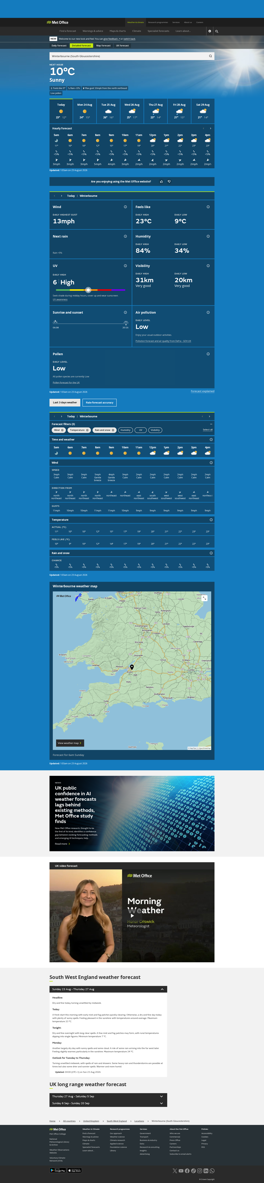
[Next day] (61, 196)
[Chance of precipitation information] (125, 236)
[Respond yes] (161, 181)
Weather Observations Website (59, 1151)
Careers (199, 22)
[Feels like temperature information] (208, 207)
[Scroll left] (203, 128)
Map (103, 45)
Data (142, 1144)
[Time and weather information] (211, 439)
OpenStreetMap (205, 748)
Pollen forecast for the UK (66, 382)
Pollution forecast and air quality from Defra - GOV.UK (163, 341)
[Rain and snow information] (211, 553)
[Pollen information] (208, 354)
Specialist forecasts (158, 31)
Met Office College (58, 1134)
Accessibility (206, 1133)
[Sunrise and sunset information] (125, 312)
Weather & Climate (91, 1129)
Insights (143, 1150)
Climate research (117, 1140)
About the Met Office (179, 1129)
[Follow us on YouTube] (181, 1171)
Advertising (145, 1154)
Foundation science (118, 1147)
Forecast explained (203, 391)
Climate (136, 31)
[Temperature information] (211, 519)
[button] (132, 668)
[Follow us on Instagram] (199, 1171)
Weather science (117, 1137)
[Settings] (209, 31)
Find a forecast (68, 31)
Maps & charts (118, 31)
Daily (59, 45)
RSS (203, 1147)
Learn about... (183, 31)
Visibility (155, 430)
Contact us (174, 1150)
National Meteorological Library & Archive (59, 1142)
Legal (203, 1140)
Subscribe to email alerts (180, 1154)
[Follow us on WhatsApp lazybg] (212, 1171)
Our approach (116, 1133)
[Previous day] (54, 196)
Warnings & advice (93, 31)
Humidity (125, 430)
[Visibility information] (208, 265)
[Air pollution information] (208, 312)
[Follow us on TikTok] (193, 1171)
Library (113, 1150)
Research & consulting (150, 1147)
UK (122, 45)
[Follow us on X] (174, 1171)
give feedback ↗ (112, 38)
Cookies (204, 1137)
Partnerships (175, 1147)
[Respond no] (169, 181)
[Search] (209, 55)
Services (176, 22)
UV (140, 430)
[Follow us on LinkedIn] (206, 1171)
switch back (129, 38)
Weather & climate (135, 22)
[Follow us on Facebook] (187, 1171)
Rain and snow (101, 430)
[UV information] (125, 265)
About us (188, 22)
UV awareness (60, 299)
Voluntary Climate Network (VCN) (57, 1159)
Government (145, 1133)
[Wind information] (211, 462)
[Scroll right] (210, 128)
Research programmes (158, 22)
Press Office (175, 1140)
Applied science (117, 1144)
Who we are (175, 1133)
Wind (56, 430)
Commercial (175, 1137)
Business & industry (148, 1140)
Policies (204, 1129)
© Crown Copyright (207, 1179)
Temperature (76, 430)
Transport (144, 1137)
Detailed (81, 45)
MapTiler (193, 748)
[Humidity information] (208, 236)
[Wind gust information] (125, 207)
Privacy (204, 1144)
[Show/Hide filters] (211, 424)
